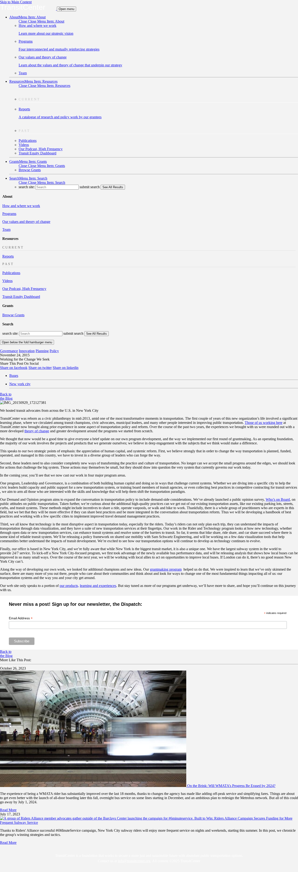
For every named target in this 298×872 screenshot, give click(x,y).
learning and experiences (98, 586)
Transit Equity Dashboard (37, 153)
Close (41, 21)
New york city (19, 384)
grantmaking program (166, 569)
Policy (54, 351)
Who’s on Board (278, 499)
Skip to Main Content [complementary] (16, 2)
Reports (8, 256)
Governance (9, 351)
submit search (90, 187)
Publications (28, 141)
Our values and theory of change (26, 222)
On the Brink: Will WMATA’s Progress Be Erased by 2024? (231, 786)
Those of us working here (263, 423)
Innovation (27, 351)
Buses (13, 376)
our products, (69, 586)
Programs (9, 214)
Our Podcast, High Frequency (41, 149)
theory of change (36, 431)
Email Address (21, 618)
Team (23, 73)
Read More (8, 810)
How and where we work (21, 206)
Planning (42, 351)
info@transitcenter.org (134, 861)
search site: (27, 187)
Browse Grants (30, 170)
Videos (24, 145)
